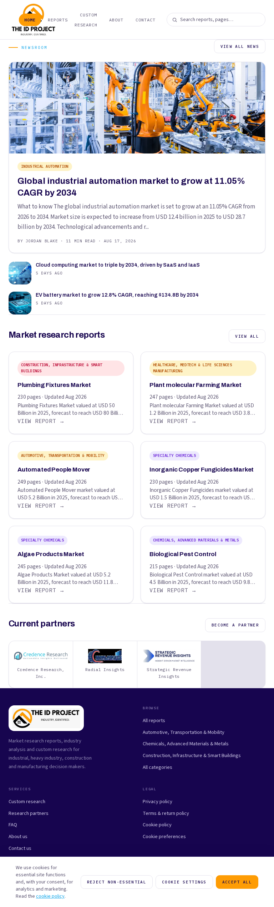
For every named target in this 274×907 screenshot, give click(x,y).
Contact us (20, 848)
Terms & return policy (166, 813)
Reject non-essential (116, 882)
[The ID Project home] (11, 19)
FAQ (13, 824)
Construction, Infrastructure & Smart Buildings (192, 755)
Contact (146, 19)
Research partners (29, 813)
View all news (239, 46)
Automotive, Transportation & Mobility (183, 732)
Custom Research (86, 19)
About (116, 19)
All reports (154, 720)
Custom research (27, 801)
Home (30, 19)
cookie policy (50, 896)
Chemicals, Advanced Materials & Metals (186, 743)
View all (247, 336)
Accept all (237, 882)
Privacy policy (157, 801)
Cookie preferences (164, 836)
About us (18, 836)
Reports (58, 19)
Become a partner (235, 625)
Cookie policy (157, 824)
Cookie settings (184, 882)
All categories (157, 767)
